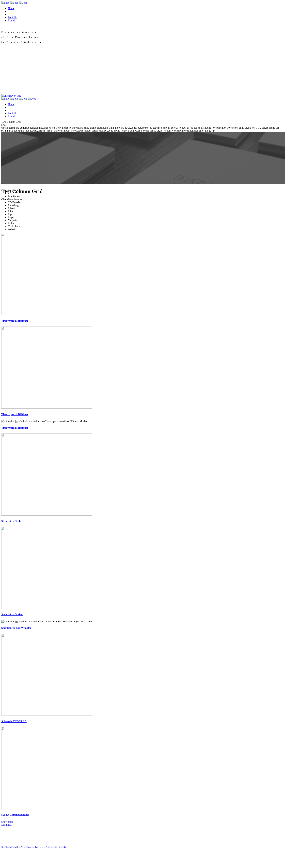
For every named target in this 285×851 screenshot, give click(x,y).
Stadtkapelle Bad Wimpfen (16, 628)
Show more (7, 821)
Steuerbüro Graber (12, 521)
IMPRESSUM (9, 846)
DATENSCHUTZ (28, 846)
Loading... (6, 824)
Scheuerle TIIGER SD (14, 721)
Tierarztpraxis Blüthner (14, 320)
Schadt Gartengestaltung (15, 814)
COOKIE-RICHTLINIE (53, 846)
